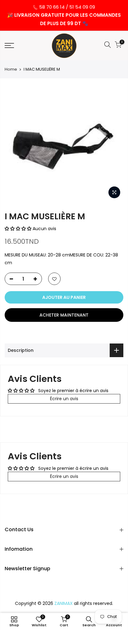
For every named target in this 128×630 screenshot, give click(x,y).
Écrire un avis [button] (64, 399)
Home (11, 69)
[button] (19, 228)
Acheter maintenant (64, 315)
